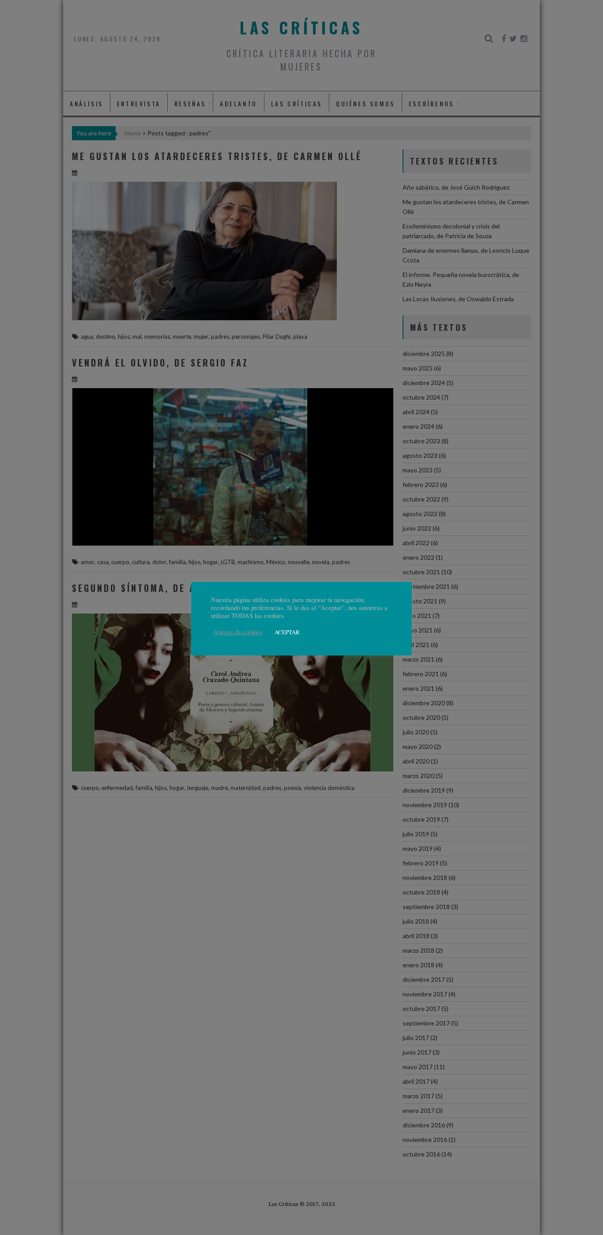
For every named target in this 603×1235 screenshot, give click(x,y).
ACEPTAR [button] (287, 632)
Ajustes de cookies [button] (238, 632)
